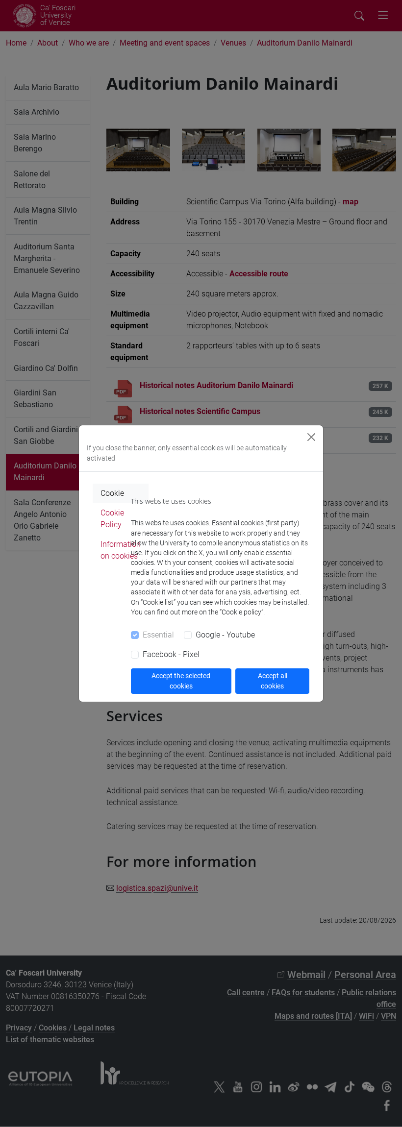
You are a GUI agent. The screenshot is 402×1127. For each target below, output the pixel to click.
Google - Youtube (225, 634)
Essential (158, 634)
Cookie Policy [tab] (112, 518)
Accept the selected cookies (180, 681)
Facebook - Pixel (171, 654)
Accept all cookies (272, 681)
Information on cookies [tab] (120, 550)
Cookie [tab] (112, 493)
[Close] (311, 437)
